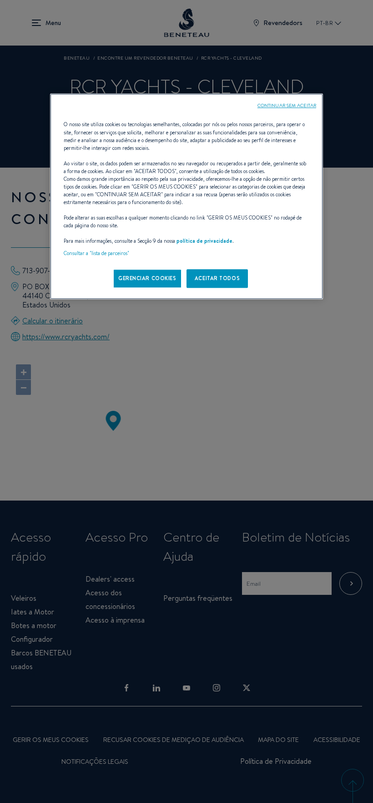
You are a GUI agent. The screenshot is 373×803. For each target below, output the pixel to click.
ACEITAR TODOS (217, 278)
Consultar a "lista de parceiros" (96, 253)
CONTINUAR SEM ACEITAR (286, 105)
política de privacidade (204, 241)
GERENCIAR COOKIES (147, 278)
